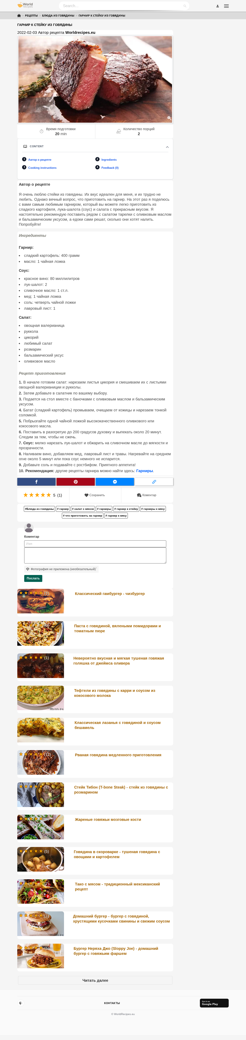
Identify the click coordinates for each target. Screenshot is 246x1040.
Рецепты (31, 15)
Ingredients (109, 159)
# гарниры (104, 508)
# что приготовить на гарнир (82, 515)
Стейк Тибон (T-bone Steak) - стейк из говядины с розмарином (121, 789)
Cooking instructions (42, 167)
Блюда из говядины (58, 15)
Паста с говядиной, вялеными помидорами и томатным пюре (117, 628)
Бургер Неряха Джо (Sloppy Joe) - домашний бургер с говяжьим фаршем (116, 951)
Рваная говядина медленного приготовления (118, 755)
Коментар (149, 495)
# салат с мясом (83, 508)
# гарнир (63, 508)
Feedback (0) (110, 167)
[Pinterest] (20, 1003)
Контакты (112, 1003)
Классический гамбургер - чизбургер (110, 594)
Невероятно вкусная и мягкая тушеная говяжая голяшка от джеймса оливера (118, 660)
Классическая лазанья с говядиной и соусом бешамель (118, 725)
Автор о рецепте (39, 159)
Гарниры (144, 471)
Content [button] (37, 146)
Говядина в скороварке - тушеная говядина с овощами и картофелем (117, 854)
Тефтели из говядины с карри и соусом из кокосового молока (114, 693)
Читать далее (95, 980)
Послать (33, 578)
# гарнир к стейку (126, 508)
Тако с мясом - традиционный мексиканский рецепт (117, 886)
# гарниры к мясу (153, 508)
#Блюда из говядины (39, 508)
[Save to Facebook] (36, 482)
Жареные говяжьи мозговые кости (108, 819)
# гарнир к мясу (116, 515)
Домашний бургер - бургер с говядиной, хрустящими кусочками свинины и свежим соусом (121, 918)
